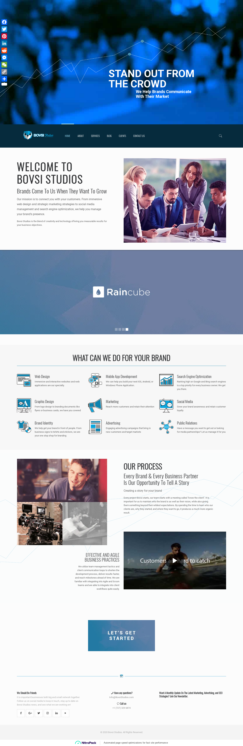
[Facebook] (4, 22)
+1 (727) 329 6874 (121, 708)
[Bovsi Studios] (38, 135)
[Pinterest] (4, 36)
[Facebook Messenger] (4, 57)
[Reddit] (4, 50)
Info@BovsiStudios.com (121, 697)
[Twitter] (4, 29)
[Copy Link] (4, 71)
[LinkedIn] (4, 43)
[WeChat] (4, 64)
